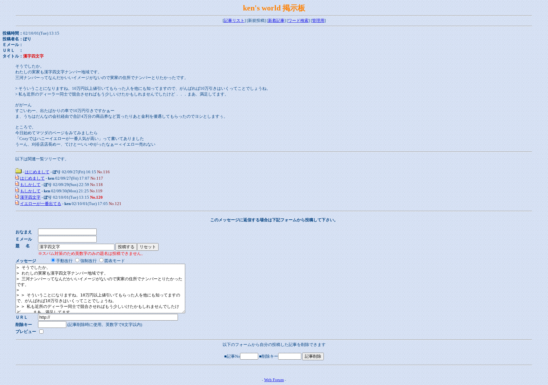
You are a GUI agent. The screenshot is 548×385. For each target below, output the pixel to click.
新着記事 (276, 20)
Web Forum (274, 379)
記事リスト (234, 20)
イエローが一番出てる (40, 203)
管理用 (318, 20)
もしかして (30, 184)
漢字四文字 (30, 197)
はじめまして (37, 171)
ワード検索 (298, 20)
